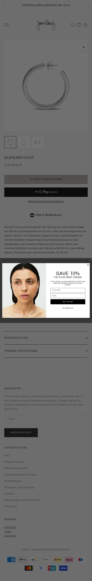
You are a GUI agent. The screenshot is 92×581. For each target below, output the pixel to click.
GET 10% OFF (68, 302)
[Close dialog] (88, 265)
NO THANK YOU (67, 308)
